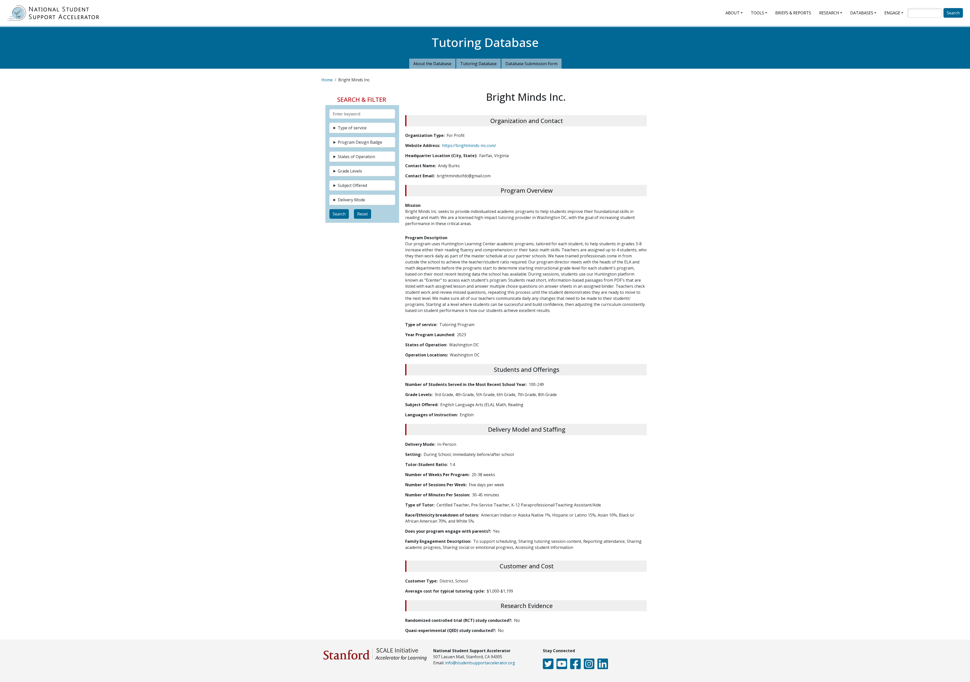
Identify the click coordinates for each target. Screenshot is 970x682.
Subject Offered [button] (352, 185)
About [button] (732, 13)
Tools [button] (757, 13)
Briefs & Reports (793, 13)
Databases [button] (861, 13)
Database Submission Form (531, 63)
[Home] (55, 12)
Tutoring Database (478, 63)
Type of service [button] (352, 128)
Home (327, 80)
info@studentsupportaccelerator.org (480, 663)
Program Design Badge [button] (360, 142)
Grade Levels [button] (350, 171)
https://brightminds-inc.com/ (469, 145)
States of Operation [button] (356, 156)
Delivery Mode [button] (351, 200)
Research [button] (829, 13)
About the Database (432, 63)
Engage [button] (892, 13)
